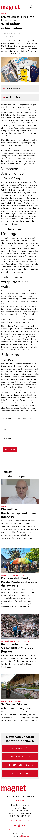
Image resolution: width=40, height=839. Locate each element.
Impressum (26, 830)
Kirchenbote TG (20, 756)
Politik (4, 641)
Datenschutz (15, 830)
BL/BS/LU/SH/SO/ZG (20, 765)
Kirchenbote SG (20, 748)
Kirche (4, 14)
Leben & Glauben (16, 575)
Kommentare (14, 88)
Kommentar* (7, 438)
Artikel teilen (13, 97)
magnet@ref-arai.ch (20, 820)
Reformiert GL (20, 773)
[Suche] (31, 7)
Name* (5, 429)
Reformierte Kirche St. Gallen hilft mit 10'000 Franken (17, 647)
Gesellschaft (22, 641)
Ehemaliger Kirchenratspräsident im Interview (18, 513)
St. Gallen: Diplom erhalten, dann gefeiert (17, 706)
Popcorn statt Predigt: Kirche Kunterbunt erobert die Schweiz (19, 581)
